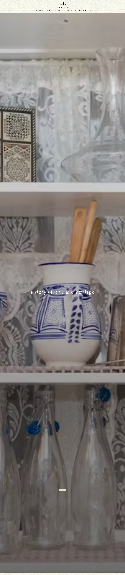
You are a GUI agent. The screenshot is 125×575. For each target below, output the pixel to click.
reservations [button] (42, 10)
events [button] (55, 10)
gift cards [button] (70, 10)
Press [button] (75, 10)
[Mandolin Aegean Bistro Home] (62, 4)
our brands (90, 10)
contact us (82, 10)
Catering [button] (49, 10)
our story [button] (34, 10)
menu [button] (59, 10)
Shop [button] (64, 10)
